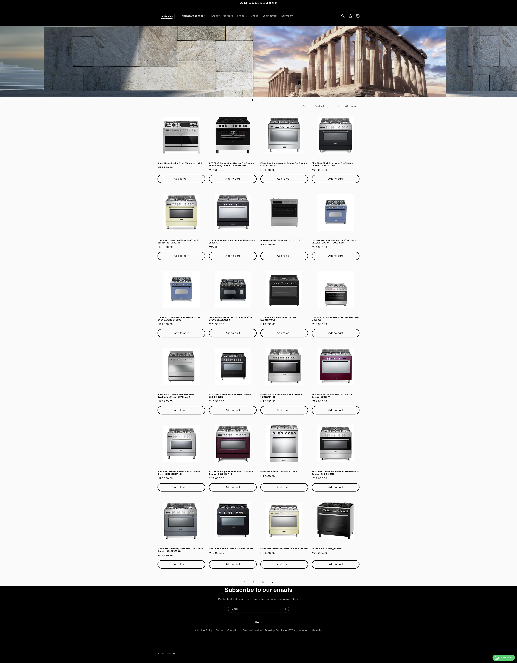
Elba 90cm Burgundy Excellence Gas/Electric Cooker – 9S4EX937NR (231, 472)
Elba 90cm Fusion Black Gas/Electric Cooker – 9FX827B (232, 241)
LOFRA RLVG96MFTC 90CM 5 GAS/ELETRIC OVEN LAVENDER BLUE (179, 318)
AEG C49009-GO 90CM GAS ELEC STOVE (281, 240)
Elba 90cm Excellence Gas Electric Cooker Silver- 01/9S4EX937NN (179, 472)
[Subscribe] (285, 609)
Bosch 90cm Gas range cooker (327, 549)
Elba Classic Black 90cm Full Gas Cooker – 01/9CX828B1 (230, 395)
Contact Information (227, 630)
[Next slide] (270, 100)
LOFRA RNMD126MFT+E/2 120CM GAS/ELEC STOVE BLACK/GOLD (231, 318)
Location (303, 630)
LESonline (170, 653)
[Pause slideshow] (277, 100)
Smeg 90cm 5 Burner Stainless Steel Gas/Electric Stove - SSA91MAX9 (176, 395)
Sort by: (307, 106)
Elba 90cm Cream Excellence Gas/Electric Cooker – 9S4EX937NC (178, 241)
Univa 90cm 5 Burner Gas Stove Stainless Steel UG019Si (335, 318)
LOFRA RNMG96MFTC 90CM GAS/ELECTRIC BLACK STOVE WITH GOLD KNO (334, 241)
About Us (316, 630)
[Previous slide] (240, 100)
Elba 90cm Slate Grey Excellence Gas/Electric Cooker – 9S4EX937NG (180, 550)
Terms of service (252, 630)
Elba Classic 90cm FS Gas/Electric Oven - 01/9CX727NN (281, 395)
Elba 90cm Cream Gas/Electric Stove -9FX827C (284, 549)
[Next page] (272, 582)
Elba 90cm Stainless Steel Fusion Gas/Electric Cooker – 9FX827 (283, 164)
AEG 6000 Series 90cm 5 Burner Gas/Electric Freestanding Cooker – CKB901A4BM (231, 164)
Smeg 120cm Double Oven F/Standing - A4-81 (181, 163)
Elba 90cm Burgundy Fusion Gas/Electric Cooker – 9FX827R (332, 395)
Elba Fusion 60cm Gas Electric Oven (278, 471)
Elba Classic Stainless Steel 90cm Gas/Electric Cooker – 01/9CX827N (335, 472)
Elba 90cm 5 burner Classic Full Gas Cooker (231, 549)
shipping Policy (204, 630)
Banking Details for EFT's (280, 630)
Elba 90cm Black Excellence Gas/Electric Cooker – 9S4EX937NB (332, 164)
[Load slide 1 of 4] (247, 99)
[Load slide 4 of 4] (262, 99)
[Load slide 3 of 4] (257, 99)
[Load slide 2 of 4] (252, 99)
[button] (194, 16)
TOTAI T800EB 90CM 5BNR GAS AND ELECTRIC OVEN (279, 318)
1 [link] (245, 582)
